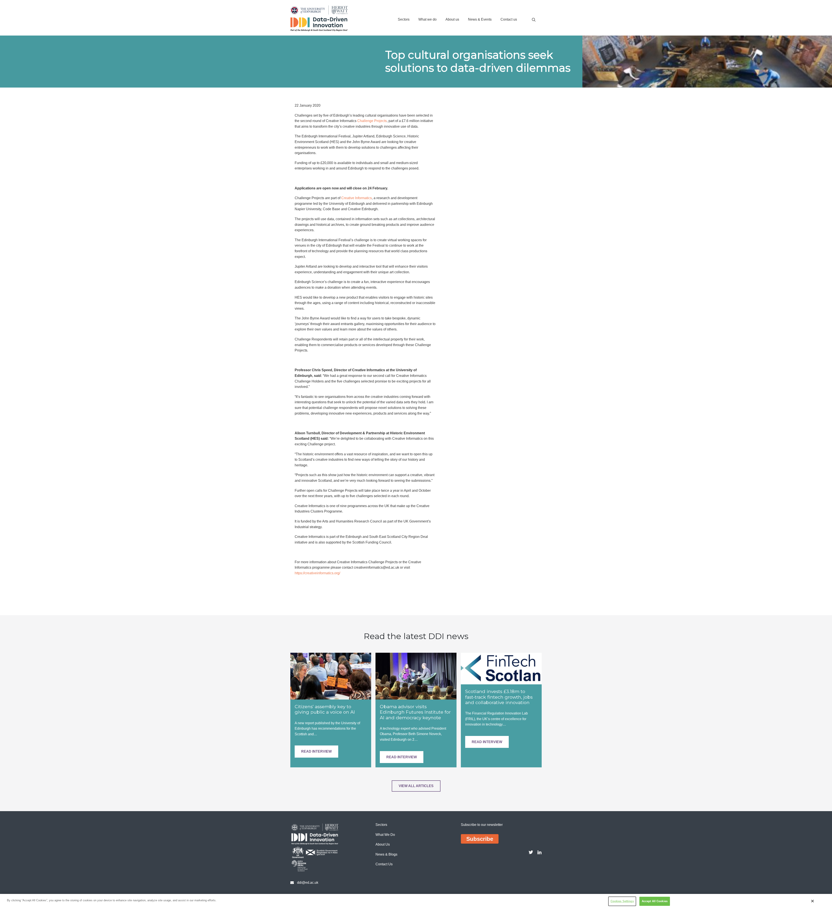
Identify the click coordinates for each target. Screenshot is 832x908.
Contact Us (384, 864)
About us (452, 19)
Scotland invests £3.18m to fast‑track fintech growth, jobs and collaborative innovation (499, 697)
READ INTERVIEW (316, 751)
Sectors (404, 19)
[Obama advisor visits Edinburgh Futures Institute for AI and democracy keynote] (415, 676)
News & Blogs (386, 854)
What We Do (385, 834)
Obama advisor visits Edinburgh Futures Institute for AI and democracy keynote (415, 712)
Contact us (508, 19)
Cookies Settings (622, 901)
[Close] (812, 901)
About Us (382, 844)
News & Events (480, 19)
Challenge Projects (372, 121)
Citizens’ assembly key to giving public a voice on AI (325, 709)
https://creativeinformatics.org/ (317, 573)
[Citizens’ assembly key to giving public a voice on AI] (330, 676)
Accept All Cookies (655, 901)
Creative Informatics (356, 198)
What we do (427, 19)
